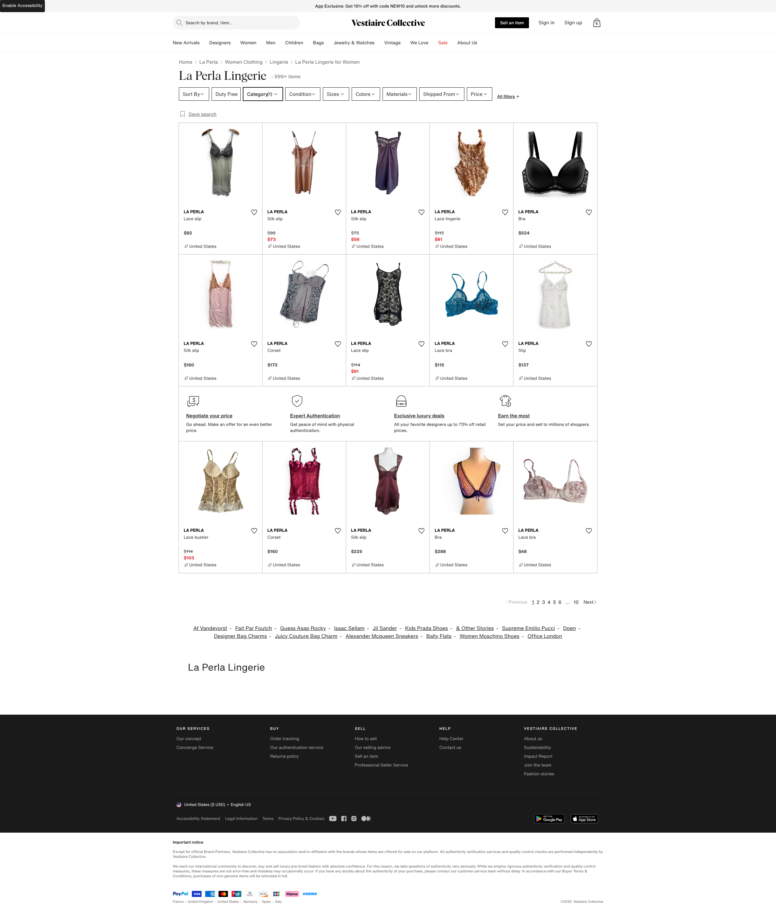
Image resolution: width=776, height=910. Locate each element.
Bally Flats (438, 636)
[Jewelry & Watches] (379, 42)
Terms (267, 818)
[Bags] (328, 42)
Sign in (547, 22)
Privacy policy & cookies (301, 818)
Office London (544, 636)
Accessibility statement (198, 818)
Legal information (241, 818)
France (178, 901)
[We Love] (433, 42)
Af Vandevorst (210, 628)
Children (294, 42)
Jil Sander (385, 628)
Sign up (573, 22)
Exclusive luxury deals (419, 415)
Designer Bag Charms (240, 636)
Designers (220, 42)
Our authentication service (296, 747)
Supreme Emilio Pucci (528, 628)
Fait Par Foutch (253, 628)
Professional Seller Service (381, 765)
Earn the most (514, 415)
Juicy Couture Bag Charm (306, 636)
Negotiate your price (209, 415)
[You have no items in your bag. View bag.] (597, 23)
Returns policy (284, 756)
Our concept (188, 739)
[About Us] (482, 42)
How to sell (365, 739)
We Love (419, 42)
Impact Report (538, 756)
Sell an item (512, 22)
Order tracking (284, 739)
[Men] (280, 42)
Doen (569, 628)
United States (228, 901)
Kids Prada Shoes (426, 628)
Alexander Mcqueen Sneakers (382, 636)
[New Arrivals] (204, 42)
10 (576, 602)
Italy (278, 901)
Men (271, 42)
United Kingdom (200, 901)
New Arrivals (186, 42)
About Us (467, 42)
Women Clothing (244, 62)
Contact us (450, 747)
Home (185, 62)
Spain (266, 901)
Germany (250, 901)
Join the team (537, 765)
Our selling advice (372, 747)
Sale (443, 42)
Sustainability (537, 747)
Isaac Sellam (349, 628)
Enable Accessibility (22, 5)
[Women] (261, 42)
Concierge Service (194, 747)
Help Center (451, 739)
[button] (597, 23)
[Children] (308, 42)
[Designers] (235, 42)
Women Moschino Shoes (489, 636)
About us (533, 739)
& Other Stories (475, 628)
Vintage (392, 42)
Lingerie (278, 62)
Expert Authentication (315, 415)
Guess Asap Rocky (303, 628)
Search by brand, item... (209, 22)
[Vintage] (405, 42)
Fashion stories (539, 774)
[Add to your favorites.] (254, 212)
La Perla (208, 62)
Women (248, 42)
